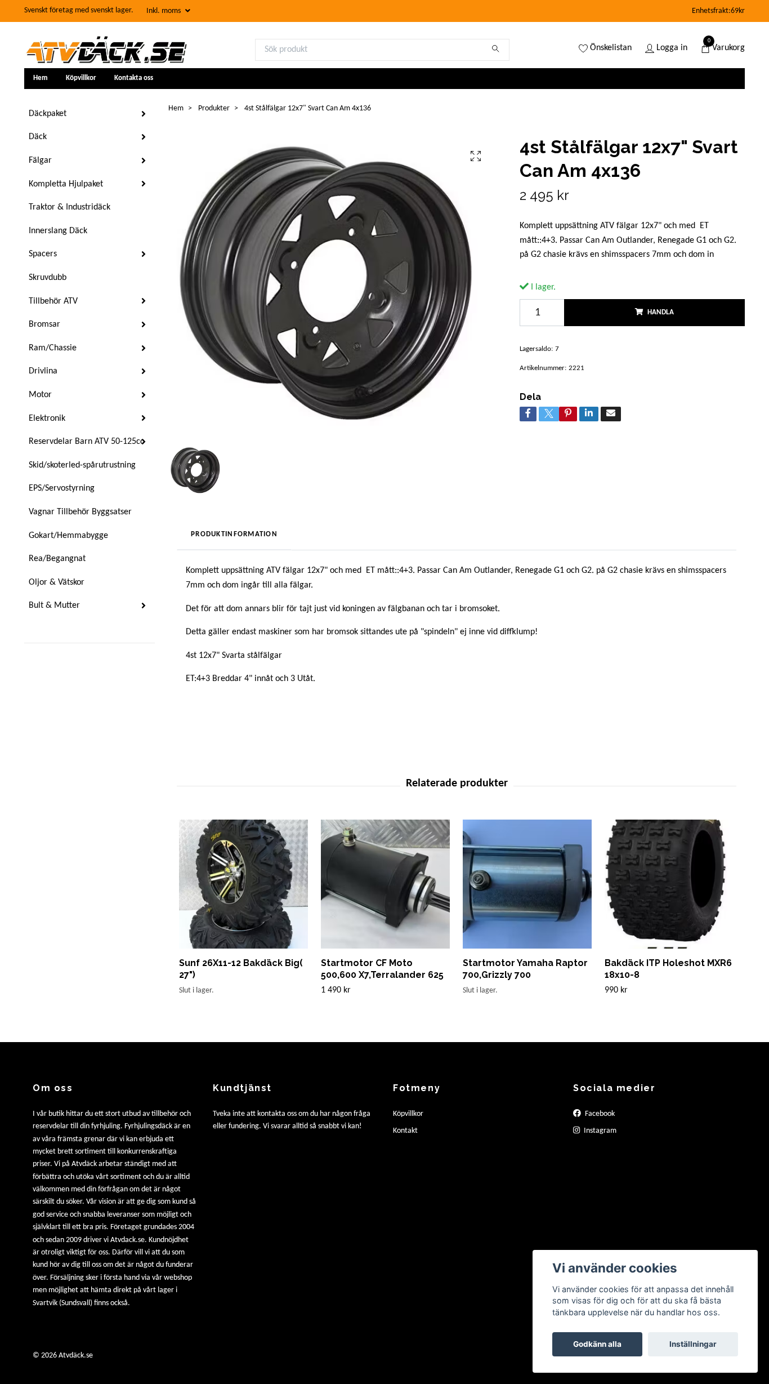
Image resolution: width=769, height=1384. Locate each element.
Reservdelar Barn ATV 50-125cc (86, 441)
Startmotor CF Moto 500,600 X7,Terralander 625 (382, 969)
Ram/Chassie (53, 348)
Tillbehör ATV (53, 301)
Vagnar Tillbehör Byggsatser (80, 512)
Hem (40, 78)
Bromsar (44, 324)
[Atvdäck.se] (105, 49)
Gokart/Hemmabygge (68, 535)
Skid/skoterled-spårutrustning (82, 465)
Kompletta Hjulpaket (66, 184)
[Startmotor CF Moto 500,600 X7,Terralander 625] (385, 884)
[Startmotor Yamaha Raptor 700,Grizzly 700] (527, 884)
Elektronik (47, 418)
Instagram (599, 1131)
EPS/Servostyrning (62, 488)
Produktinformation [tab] (234, 534)
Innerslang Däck (58, 230)
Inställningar (693, 1344)
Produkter (214, 108)
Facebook (599, 1114)
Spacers (43, 254)
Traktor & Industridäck (69, 207)
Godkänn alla (597, 1344)
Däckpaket (47, 113)
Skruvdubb (47, 277)
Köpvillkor (81, 78)
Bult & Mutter (54, 605)
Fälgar (40, 160)
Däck (38, 136)
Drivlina (43, 371)
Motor (40, 394)
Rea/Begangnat (57, 558)
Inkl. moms (164, 11)
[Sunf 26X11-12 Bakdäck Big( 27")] (243, 884)
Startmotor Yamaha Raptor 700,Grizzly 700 (525, 969)
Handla (660, 312)
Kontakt (405, 1131)
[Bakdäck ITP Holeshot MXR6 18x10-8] (669, 884)
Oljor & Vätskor (56, 582)
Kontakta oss (133, 78)
